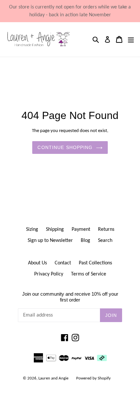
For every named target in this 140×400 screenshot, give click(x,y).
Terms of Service (88, 274)
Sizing (32, 229)
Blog (85, 240)
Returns (106, 229)
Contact (63, 263)
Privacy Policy (48, 274)
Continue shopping (64, 147)
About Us (37, 263)
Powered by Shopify (93, 378)
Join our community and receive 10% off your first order (70, 297)
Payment (81, 229)
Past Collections (95, 263)
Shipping (55, 229)
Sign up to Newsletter (50, 240)
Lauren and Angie (53, 378)
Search (105, 240)
